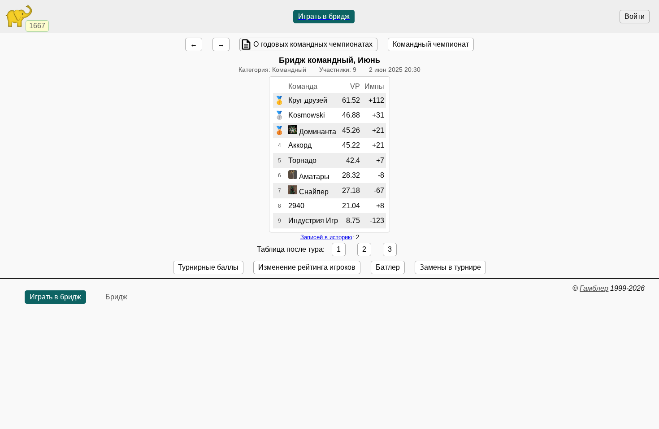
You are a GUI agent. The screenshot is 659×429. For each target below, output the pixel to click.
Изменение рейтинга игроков (307, 267)
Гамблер (594, 288)
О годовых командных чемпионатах (313, 44)
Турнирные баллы (208, 267)
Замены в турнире (450, 267)
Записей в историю (326, 237)
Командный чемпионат (431, 44)
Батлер (388, 267)
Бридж (116, 297)
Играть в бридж (324, 16)
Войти (634, 16)
